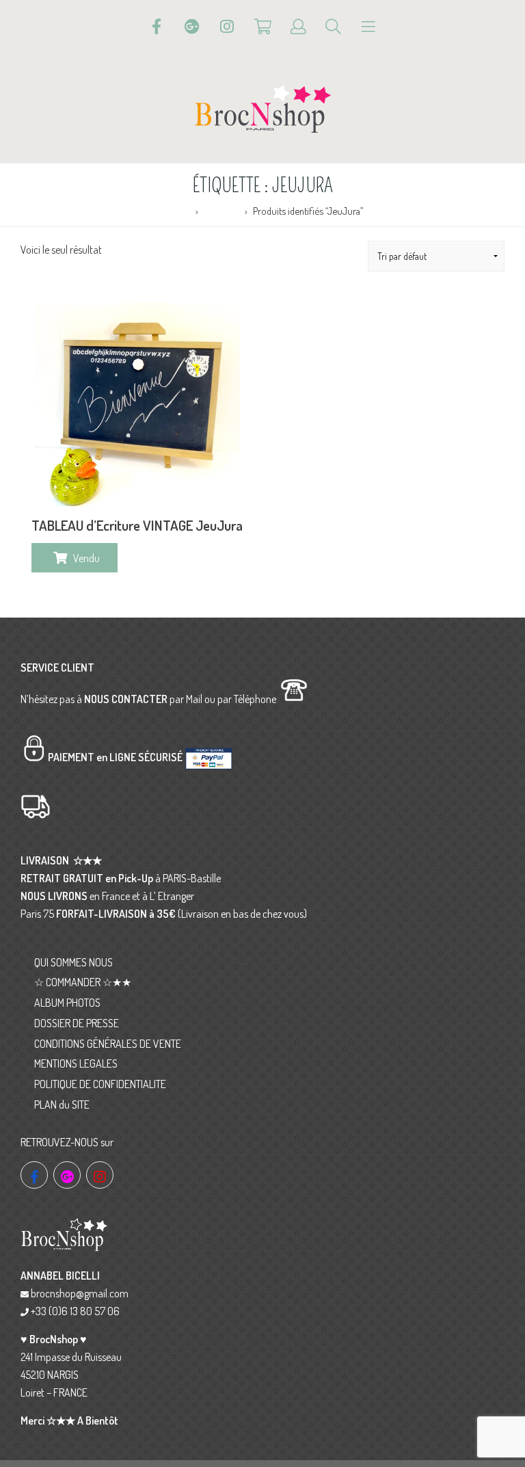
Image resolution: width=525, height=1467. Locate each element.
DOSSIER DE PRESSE (76, 1023)
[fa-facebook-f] (34, 1175)
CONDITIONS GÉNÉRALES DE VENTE (107, 1043)
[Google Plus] (192, 26)
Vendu (86, 558)
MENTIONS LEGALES (76, 1063)
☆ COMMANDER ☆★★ (82, 982)
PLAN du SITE (62, 1104)
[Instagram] (227, 26)
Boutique (222, 210)
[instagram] (99, 1175)
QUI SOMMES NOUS (73, 962)
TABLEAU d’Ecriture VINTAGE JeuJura (137, 525)
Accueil (177, 210)
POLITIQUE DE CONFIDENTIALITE (100, 1084)
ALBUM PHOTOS (67, 1002)
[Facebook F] (156, 26)
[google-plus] (67, 1175)
